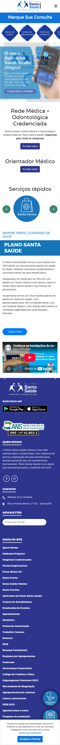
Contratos (8, 662)
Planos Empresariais (14, 566)
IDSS (5, 644)
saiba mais (15, 331)
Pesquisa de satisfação (16, 717)
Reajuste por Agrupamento (18, 656)
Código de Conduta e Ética (18, 674)
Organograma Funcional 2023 (20, 680)
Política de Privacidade (30, 733)
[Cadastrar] (54, 522)
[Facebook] (6, 478)
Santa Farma (10, 578)
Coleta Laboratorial (14, 698)
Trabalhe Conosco (13, 632)
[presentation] (6, 209)
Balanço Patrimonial (14, 650)
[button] (4, 72)
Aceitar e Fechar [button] (30, 739)
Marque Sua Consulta (30, 17)
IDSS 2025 (8, 704)
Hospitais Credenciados (16, 560)
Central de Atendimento (17, 602)
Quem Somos (10, 548)
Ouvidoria (8, 620)
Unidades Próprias (13, 554)
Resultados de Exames (16, 608)
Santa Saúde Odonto (14, 584)
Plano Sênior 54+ (12, 572)
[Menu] (56, 6)
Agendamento (11, 614)
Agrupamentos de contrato (18, 692)
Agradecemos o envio (15, 710)
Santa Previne (10, 590)
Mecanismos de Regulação (18, 686)
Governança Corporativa (17, 668)
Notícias (7, 638)
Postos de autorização (15, 626)
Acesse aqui (30, 146)
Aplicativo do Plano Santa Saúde (22, 596)
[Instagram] (14, 478)
